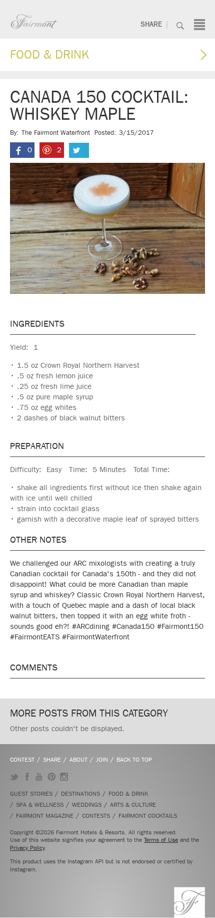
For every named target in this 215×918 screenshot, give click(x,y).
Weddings (87, 804)
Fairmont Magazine (45, 815)
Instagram (64, 777)
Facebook (26, 777)
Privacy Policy (27, 847)
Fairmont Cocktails (147, 815)
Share (151, 24)
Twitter (14, 777)
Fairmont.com (34, 22)
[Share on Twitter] (79, 150)
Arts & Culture (133, 804)
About (79, 759)
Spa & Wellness (40, 804)
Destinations (80, 793)
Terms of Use (161, 839)
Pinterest (52, 777)
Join (102, 759)
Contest (22, 759)
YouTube (39, 777)
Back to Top (134, 759)
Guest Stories (31, 793)
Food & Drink (49, 55)
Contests (96, 815)
